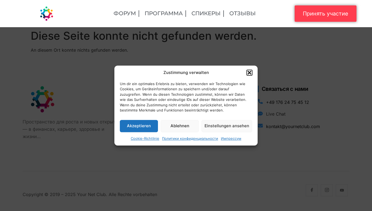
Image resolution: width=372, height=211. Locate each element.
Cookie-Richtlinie (145, 138)
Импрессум (231, 138)
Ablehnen (179, 125)
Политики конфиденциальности (190, 138)
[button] (249, 73)
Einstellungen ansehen (227, 125)
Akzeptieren (139, 125)
